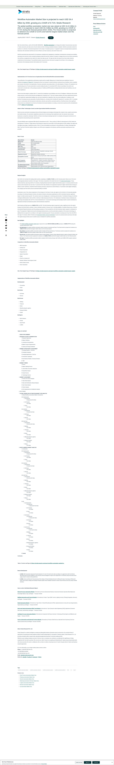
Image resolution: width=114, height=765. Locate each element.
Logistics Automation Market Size (27, 682)
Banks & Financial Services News (49, 6)
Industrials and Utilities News (74, 6)
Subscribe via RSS (97, 30)
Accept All (96, 762)
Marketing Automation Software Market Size (29, 680)
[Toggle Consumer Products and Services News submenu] (33, 6)
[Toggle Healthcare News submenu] (67, 6)
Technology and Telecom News (89, 6)
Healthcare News (62, 6)
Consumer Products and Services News (24, 6)
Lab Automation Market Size (26, 686)
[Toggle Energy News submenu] (41, 6)
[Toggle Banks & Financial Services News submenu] (57, 6)
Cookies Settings (79, 762)
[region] (57, 762)
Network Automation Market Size (27, 684)
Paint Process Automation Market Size (28, 675)
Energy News (38, 6)
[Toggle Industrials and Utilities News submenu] (81, 6)
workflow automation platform (60, 670)
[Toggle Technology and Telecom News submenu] (97, 6)
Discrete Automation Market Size (27, 679)
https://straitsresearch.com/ (99, 19)
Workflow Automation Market (23, 670)
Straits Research (40, 37)
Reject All (87, 762)
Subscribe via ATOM (97, 32)
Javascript (95, 33)
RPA (68, 670)
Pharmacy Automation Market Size (27, 677)
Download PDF (96, 28)
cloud (74, 670)
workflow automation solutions (35, 670)
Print (94, 26)
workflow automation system (48, 670)
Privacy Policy (44, 763)
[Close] (112, 762)
